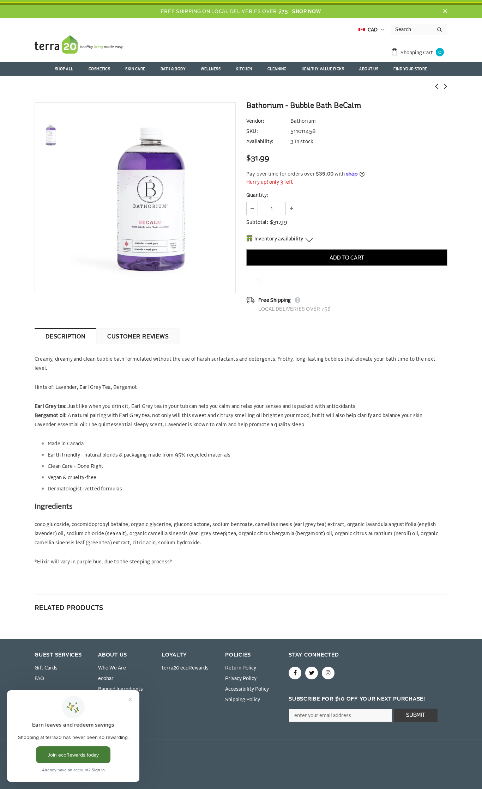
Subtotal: (257, 222)
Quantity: (257, 195)
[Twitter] (311, 673)
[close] (444, 11)
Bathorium (303, 121)
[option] (151, 198)
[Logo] (79, 45)
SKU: (252, 131)
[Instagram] (328, 673)
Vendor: (255, 121)
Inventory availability (278, 239)
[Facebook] (295, 673)
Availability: (259, 141)
